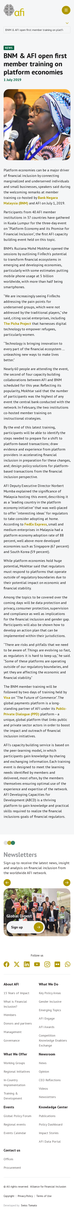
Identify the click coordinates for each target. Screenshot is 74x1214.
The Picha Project (17, 323)
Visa (7, 697)
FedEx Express (35, 524)
